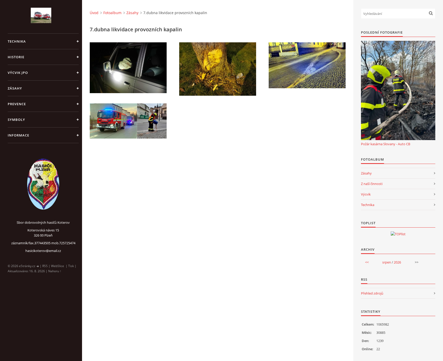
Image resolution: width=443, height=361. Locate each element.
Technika (367, 204)
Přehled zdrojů (372, 293)
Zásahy (132, 12)
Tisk (71, 266)
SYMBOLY (16, 119)
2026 (397, 262)
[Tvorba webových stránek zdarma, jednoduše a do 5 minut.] (38, 266)
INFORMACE (18, 135)
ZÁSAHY (15, 88)
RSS (45, 266)
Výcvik (366, 194)
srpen (386, 262)
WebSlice (57, 266)
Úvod (94, 12)
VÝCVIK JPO (18, 72)
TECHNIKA (17, 41)
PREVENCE (17, 104)
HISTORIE (16, 57)
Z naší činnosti (371, 183)
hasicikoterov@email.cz (43, 250)
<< (367, 262)
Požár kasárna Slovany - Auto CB (385, 144)
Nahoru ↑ (54, 271)
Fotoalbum (112, 12)
